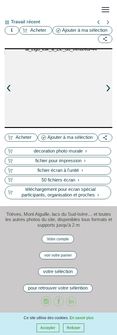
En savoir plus (82, 318)
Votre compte (58, 239)
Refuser (73, 328)
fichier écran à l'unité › (60, 170)
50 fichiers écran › (60, 179)
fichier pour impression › (60, 160)
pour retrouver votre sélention (58, 287)
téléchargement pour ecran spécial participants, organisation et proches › (60, 192)
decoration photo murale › (60, 151)
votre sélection (58, 271)
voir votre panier (58, 255)
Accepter (47, 328)
